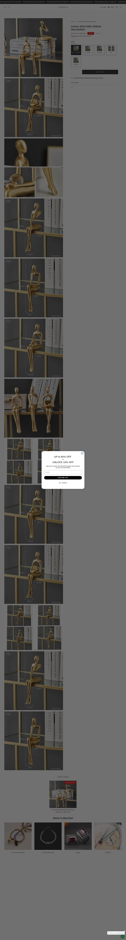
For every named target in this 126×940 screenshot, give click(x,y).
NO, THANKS (63, 482)
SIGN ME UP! (63, 477)
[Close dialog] (82, 453)
